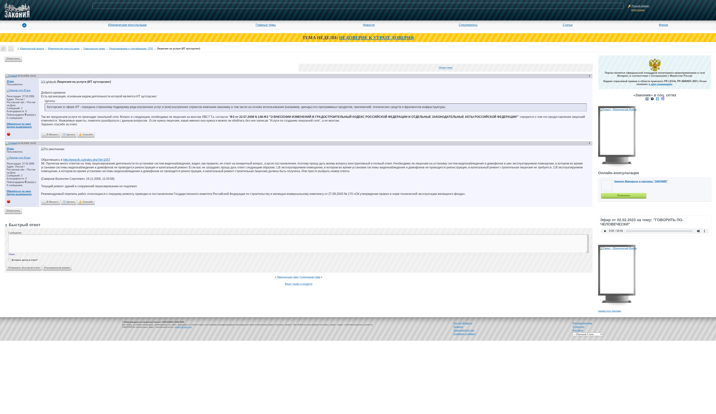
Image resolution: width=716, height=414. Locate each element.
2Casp (10, 81)
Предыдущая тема (287, 277)
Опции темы (445, 67)
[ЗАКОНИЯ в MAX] (662, 98)
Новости (369, 24)
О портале (578, 326)
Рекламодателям (582, 323)
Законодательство (463, 330)
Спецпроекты (468, 24)
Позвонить (623, 195)
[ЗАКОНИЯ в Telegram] (657, 98)
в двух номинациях (660, 84)
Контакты (578, 330)
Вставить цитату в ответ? (25, 260)
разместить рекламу (609, 311)
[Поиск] (3, 48)
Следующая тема (310, 277)
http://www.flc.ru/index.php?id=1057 (86, 159)
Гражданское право (94, 48)
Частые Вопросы (462, 323)
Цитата (71, 134)
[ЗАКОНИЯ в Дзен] (652, 98)
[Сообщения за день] (11, 48)
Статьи (567, 24)
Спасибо (88, 134)
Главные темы (266, 24)
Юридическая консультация (63, 48)
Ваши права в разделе (299, 283)
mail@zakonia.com (183, 327)
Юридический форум (32, 48)
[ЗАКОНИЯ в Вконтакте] (647, 98)
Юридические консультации (127, 24)
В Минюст (53, 134)
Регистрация (638, 10)
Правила (458, 326)
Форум (663, 24)
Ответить (13, 58)
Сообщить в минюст (464, 334)
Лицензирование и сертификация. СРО (131, 48)
